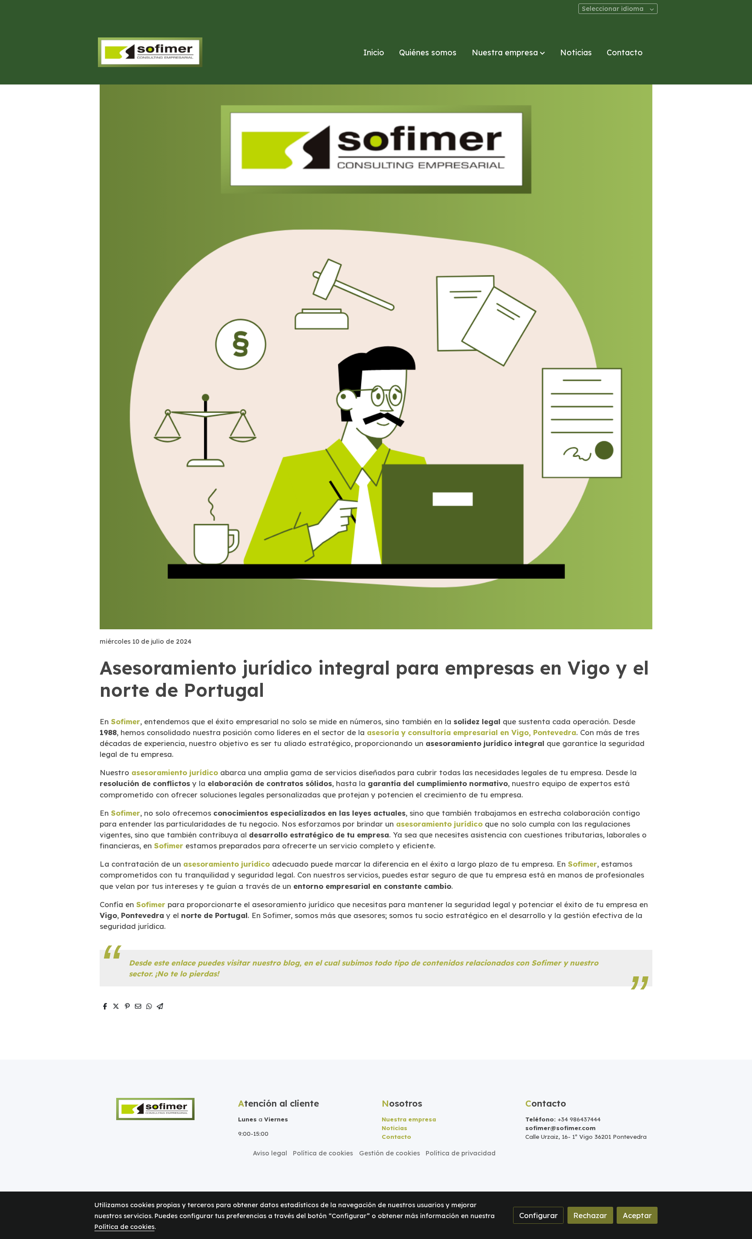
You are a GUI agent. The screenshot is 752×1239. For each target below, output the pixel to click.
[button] (508, 52)
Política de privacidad (461, 1153)
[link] (150, 52)
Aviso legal (270, 1153)
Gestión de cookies (389, 1153)
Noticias (394, 1127)
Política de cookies (323, 1153)
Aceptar (637, 1215)
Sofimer (125, 721)
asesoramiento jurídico (174, 772)
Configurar (538, 1215)
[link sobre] (160, 1108)
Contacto (396, 1136)
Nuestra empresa (409, 1119)
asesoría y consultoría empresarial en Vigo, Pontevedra (471, 732)
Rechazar (590, 1215)
